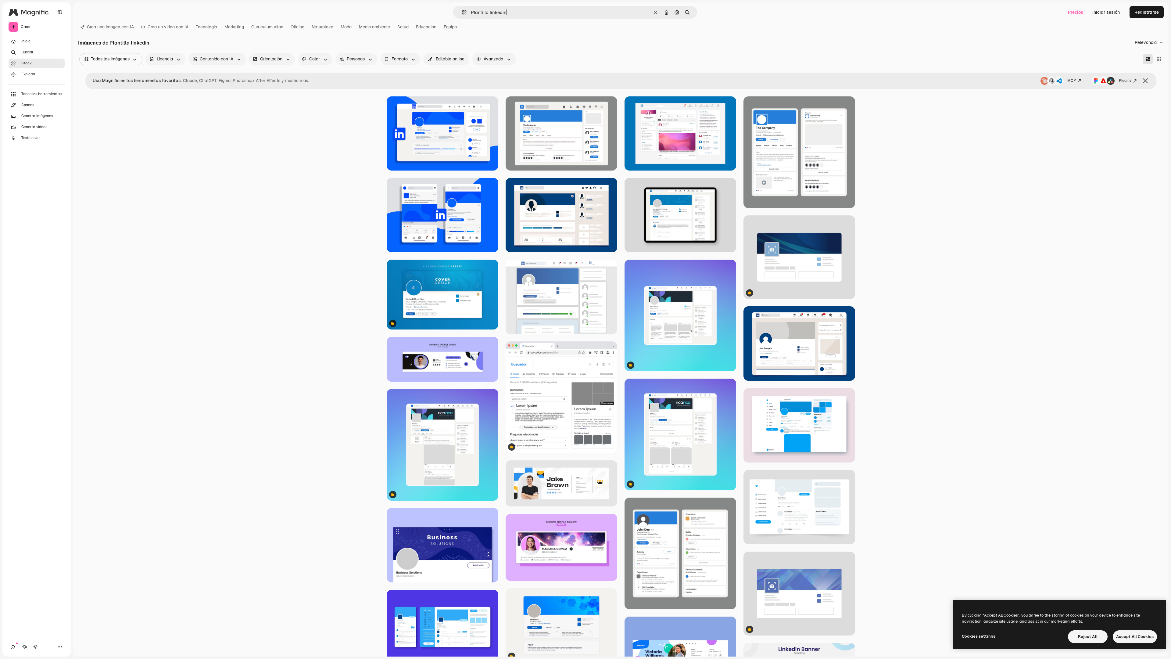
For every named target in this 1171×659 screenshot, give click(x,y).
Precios (1075, 12)
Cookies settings (978, 636)
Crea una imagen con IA (110, 27)
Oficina (297, 27)
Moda (346, 27)
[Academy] (24, 647)
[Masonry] (1148, 59)
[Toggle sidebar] (60, 12)
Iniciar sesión (1106, 12)
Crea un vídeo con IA (168, 27)
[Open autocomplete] (461, 12)
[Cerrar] (1145, 81)
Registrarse (1146, 12)
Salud (403, 27)
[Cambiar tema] (35, 647)
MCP (1071, 80)
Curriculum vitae (267, 27)
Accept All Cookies (1135, 636)
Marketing (234, 27)
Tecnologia (206, 27)
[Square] (1159, 59)
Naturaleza (322, 27)
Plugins (1125, 80)
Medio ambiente (374, 27)
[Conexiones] (13, 647)
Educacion (426, 27)
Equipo (450, 27)
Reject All (1088, 636)
